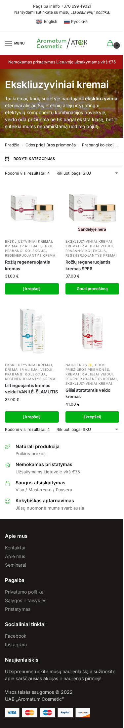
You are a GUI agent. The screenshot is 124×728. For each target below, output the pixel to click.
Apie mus (15, 556)
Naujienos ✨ (79, 365)
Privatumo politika (24, 592)
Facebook (15, 636)
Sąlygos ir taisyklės (25, 600)
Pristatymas (17, 609)
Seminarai (15, 565)
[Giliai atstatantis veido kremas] (92, 331)
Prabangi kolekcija (99, 144)
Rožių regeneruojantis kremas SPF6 (87, 265)
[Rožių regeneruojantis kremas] (32, 208)
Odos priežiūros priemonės (50, 144)
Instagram (16, 644)
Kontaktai (15, 547)
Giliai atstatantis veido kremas (87, 393)
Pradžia (12, 144)
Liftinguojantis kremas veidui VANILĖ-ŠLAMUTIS (31, 389)
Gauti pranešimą (92, 288)
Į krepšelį (31, 288)
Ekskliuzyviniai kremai (28, 241)
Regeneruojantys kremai (31, 255)
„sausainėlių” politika (89, 12)
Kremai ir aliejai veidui (29, 246)
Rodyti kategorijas (34, 158)
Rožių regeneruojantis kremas (27, 265)
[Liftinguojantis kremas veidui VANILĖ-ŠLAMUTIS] (32, 331)
